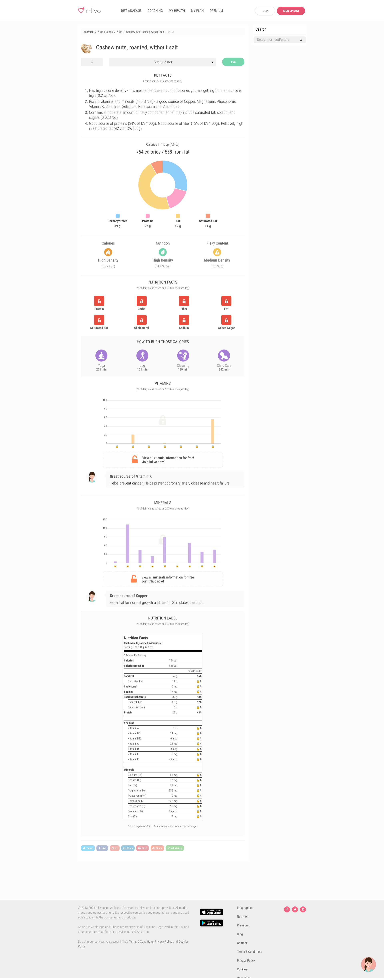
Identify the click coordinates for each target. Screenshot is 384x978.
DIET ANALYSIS (131, 11)
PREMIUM (216, 11)
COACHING (155, 11)
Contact (242, 943)
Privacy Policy (163, 941)
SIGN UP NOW (291, 10)
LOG (233, 61)
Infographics (245, 908)
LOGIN (265, 10)
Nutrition (242, 916)
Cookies (242, 969)
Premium (243, 925)
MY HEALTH (177, 11)
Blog (240, 934)
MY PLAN (197, 11)
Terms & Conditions (141, 941)
